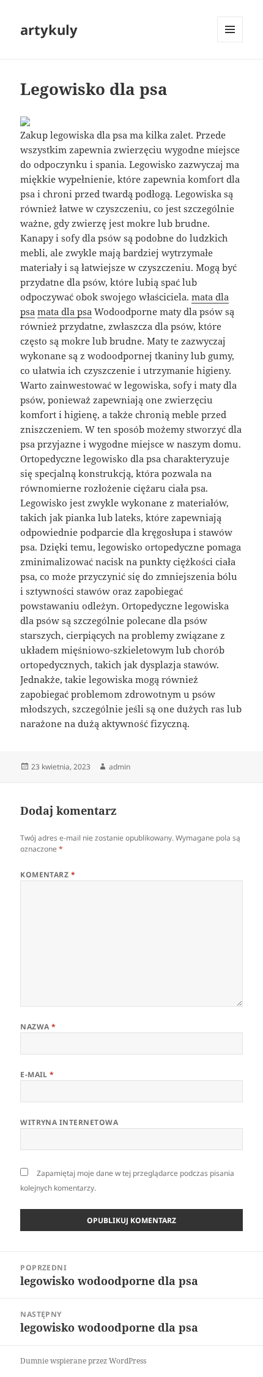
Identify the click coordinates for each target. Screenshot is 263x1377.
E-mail (37, 1074)
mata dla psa (64, 311)
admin (119, 766)
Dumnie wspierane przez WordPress (83, 1361)
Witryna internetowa (69, 1122)
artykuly (49, 29)
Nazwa (38, 1026)
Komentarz (47, 874)
